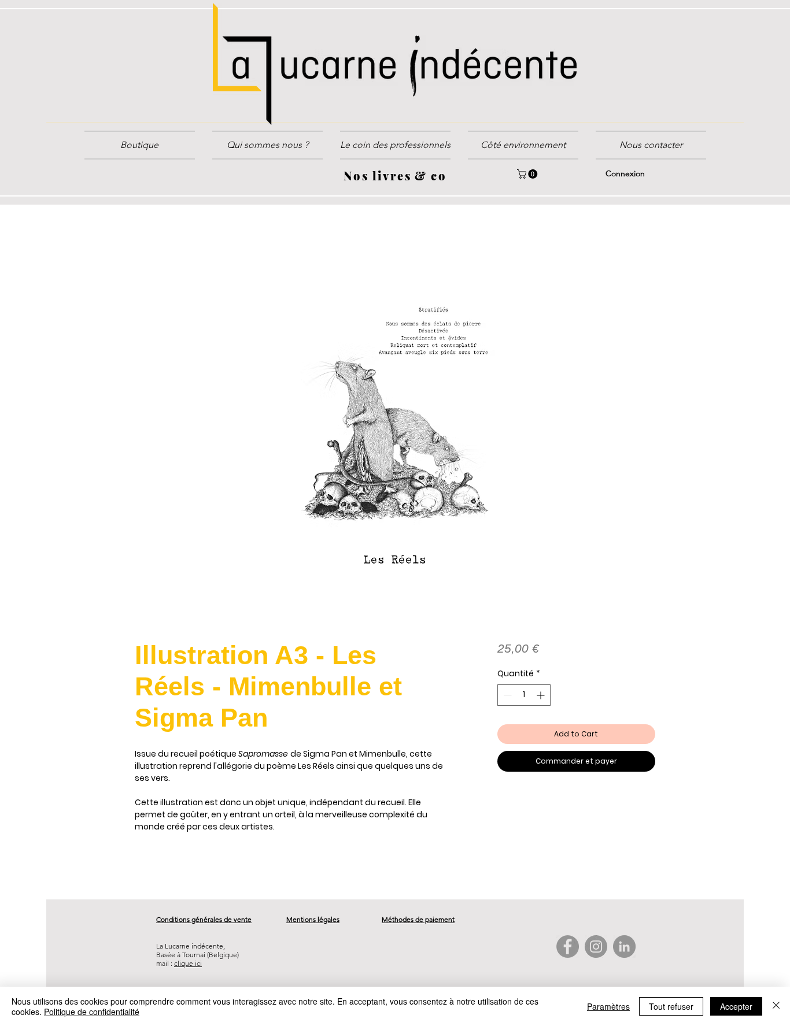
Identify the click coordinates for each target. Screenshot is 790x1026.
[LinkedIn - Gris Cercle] (624, 947)
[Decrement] (506, 696)
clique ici (188, 964)
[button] (395, 145)
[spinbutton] (524, 696)
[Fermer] (776, 1006)
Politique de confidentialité (91, 1011)
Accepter (736, 1006)
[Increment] (541, 696)
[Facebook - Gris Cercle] (567, 947)
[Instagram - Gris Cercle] (596, 947)
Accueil (150, 245)
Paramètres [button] (608, 1006)
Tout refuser (671, 1006)
